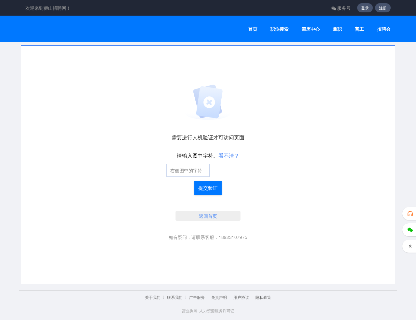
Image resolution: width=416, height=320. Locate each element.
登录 (365, 7)
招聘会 (384, 29)
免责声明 (219, 297)
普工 (359, 29)
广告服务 (197, 297)
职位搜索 (279, 29)
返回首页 (208, 216)
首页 (252, 29)
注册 (383, 7)
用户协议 (241, 297)
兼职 (337, 29)
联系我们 (175, 297)
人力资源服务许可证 (216, 310)
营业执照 (189, 310)
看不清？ (228, 155)
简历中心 (311, 29)
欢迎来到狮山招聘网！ (48, 8)
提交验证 (208, 187)
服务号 (344, 8)
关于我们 (153, 297)
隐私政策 (263, 297)
